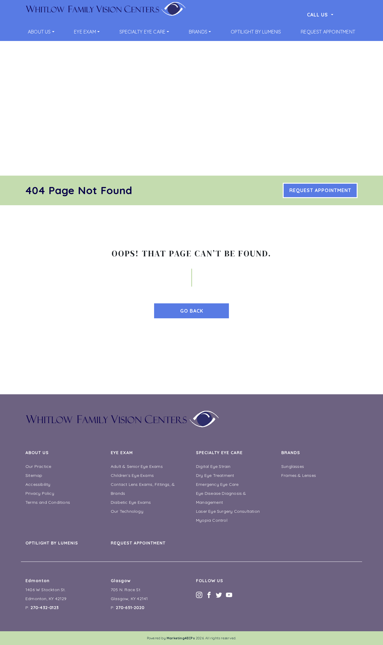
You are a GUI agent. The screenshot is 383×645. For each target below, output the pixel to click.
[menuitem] (41, 32)
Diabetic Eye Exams (131, 502)
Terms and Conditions (47, 502)
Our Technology (127, 511)
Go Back (191, 311)
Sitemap (33, 475)
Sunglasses (292, 466)
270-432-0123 (45, 607)
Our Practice (38, 466)
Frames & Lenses (298, 475)
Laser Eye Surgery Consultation (228, 511)
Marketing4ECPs (181, 638)
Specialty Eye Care (142, 32)
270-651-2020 (130, 607)
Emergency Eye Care (217, 484)
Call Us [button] (318, 15)
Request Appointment (328, 32)
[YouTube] (229, 594)
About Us (39, 32)
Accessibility (38, 484)
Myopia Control (211, 520)
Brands (198, 32)
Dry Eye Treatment (215, 475)
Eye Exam (85, 32)
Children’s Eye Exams (132, 475)
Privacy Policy (39, 493)
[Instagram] (199, 594)
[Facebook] (209, 594)
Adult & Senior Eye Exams (137, 466)
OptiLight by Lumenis (256, 32)
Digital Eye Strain (213, 466)
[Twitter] (219, 594)
